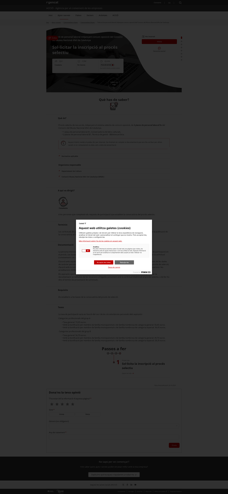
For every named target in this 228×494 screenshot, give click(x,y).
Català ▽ (82, 223)
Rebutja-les (124, 262)
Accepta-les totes (104, 262)
